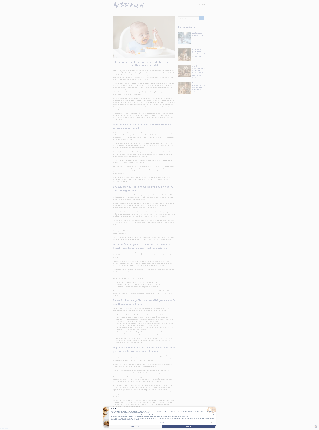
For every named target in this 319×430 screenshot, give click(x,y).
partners (119, 411)
